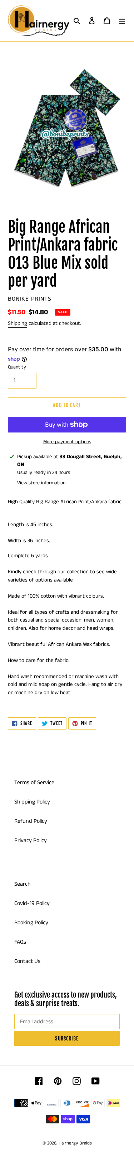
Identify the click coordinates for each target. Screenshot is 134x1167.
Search (22, 884)
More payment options (67, 441)
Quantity (17, 367)
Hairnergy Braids (75, 1143)
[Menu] (121, 21)
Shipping (17, 323)
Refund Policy (30, 821)
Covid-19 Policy (32, 903)
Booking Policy (31, 923)
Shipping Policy (32, 802)
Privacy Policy (30, 840)
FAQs (20, 942)
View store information (41, 482)
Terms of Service (34, 782)
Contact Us (27, 961)
